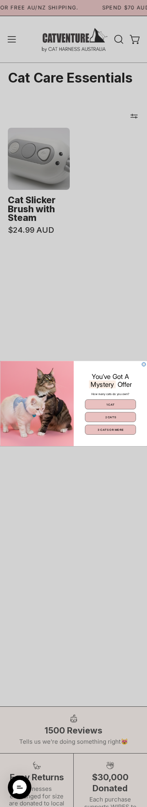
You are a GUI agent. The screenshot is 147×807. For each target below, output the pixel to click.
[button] (19, 787)
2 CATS (110, 417)
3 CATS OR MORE (110, 430)
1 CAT (110, 404)
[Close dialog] (144, 364)
